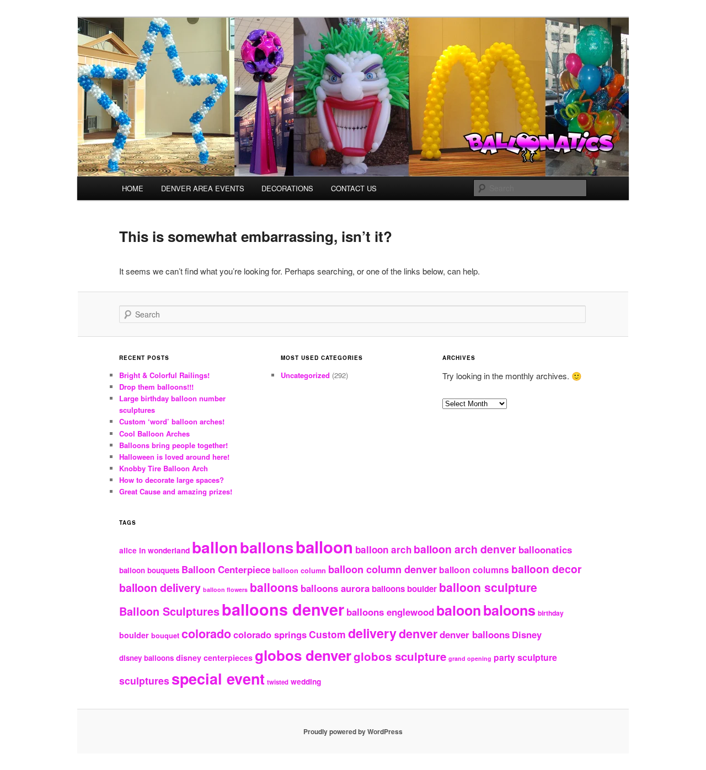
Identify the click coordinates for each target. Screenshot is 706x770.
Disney (527, 634)
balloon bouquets (149, 570)
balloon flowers (225, 589)
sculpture (537, 657)
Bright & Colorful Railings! (164, 375)
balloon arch (383, 549)
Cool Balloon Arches (154, 433)
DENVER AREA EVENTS (202, 188)
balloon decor (546, 569)
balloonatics (545, 549)
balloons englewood (390, 611)
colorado (206, 633)
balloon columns (474, 570)
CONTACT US (354, 188)
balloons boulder (404, 589)
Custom (327, 634)
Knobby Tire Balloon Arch (163, 468)
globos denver (303, 655)
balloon (324, 546)
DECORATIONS (287, 188)
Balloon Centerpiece (225, 569)
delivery (372, 633)
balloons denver (283, 609)
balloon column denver (382, 569)
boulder (134, 634)
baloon (458, 610)
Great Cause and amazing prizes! (175, 491)
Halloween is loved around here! (174, 456)
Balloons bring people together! (173, 445)
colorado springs (270, 634)
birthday (551, 613)
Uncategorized (305, 375)
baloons (509, 610)
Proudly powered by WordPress (353, 731)
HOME (132, 188)
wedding (306, 681)
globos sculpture (400, 656)
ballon (215, 547)
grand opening (469, 658)
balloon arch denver (465, 549)
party (504, 657)
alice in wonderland (154, 550)
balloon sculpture (488, 587)
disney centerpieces (214, 657)
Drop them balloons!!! (156, 386)
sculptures (144, 680)
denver (418, 633)
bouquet (165, 635)
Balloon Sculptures (169, 611)
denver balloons (475, 634)
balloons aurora (335, 588)
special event (218, 678)
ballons (266, 547)
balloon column (299, 570)
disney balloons (146, 658)
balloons (274, 587)
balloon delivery (160, 587)
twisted (277, 681)
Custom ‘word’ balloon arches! (171, 421)
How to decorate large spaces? (171, 480)
